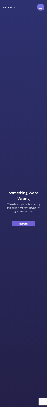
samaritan (9, 7)
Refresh (23, 223)
